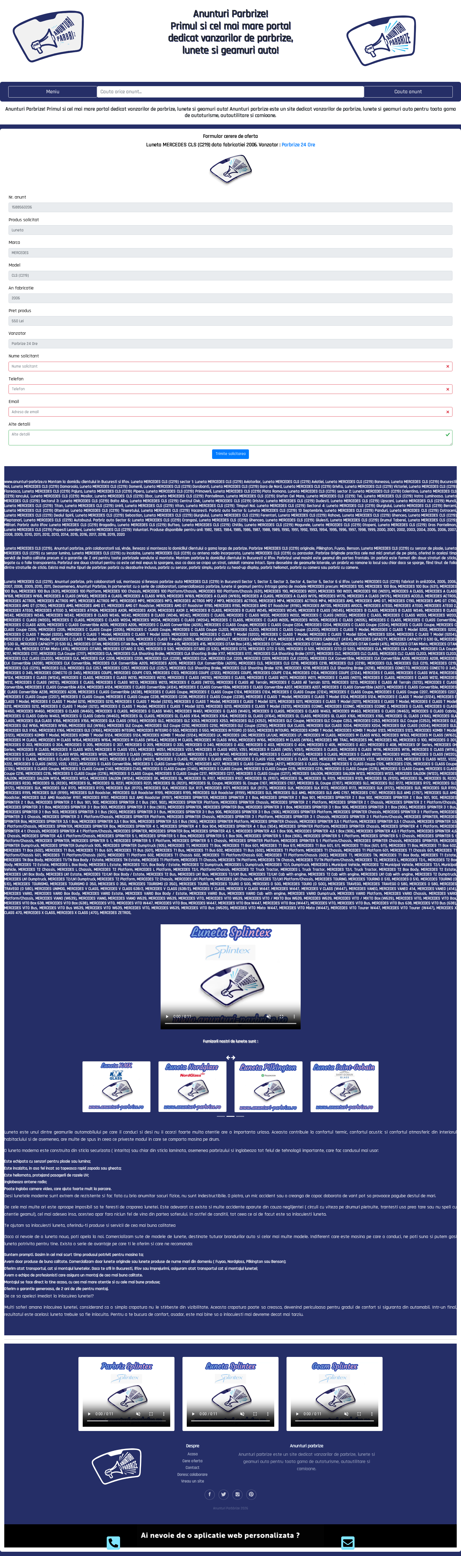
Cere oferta (192, 1461)
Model (14, 265)
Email (14, 401)
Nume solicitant (24, 356)
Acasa (193, 1454)
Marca (14, 242)
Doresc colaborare (192, 1474)
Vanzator (17, 333)
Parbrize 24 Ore (298, 144)
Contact (193, 1467)
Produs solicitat (24, 220)
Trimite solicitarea (231, 453)
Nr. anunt (17, 197)
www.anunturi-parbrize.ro (25, 481)
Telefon (16, 379)
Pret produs (20, 311)
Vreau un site (192, 1481)
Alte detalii (19, 424)
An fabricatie (21, 288)
